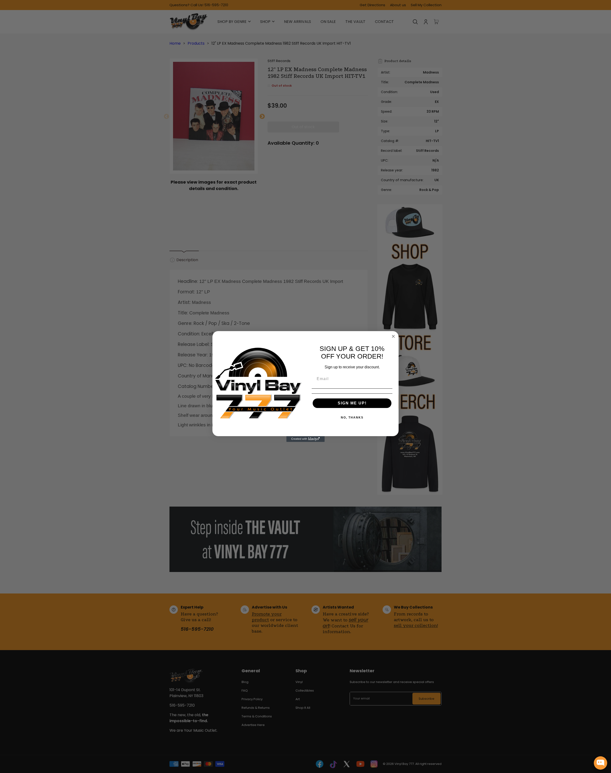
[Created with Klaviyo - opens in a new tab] (305, 439)
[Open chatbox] (600, 763)
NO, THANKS (352, 417)
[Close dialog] (393, 336)
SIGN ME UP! (352, 403)
